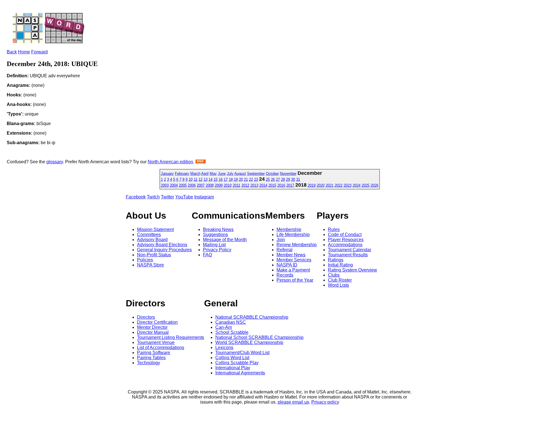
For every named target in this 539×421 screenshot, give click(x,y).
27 (278, 179)
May (213, 173)
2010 (228, 185)
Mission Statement (155, 229)
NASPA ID (287, 264)
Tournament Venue (156, 342)
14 (211, 179)
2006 (192, 185)
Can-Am (223, 327)
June (222, 173)
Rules (334, 229)
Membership (289, 229)
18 (231, 179)
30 (293, 179)
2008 (210, 185)
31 (298, 179)
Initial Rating (340, 264)
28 (283, 179)
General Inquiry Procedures (164, 249)
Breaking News (218, 229)
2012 (245, 185)
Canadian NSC (230, 322)
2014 (263, 185)
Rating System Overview (352, 270)
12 (200, 179)
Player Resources (346, 239)
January (167, 173)
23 (256, 179)
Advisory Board (152, 239)
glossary (54, 161)
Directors (146, 317)
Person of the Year (295, 280)
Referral (285, 249)
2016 (281, 185)
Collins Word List (232, 357)
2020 (321, 185)
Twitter (167, 196)
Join (281, 239)
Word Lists (338, 285)
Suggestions (215, 234)
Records (285, 275)
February (182, 173)
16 (221, 179)
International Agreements (240, 372)
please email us (293, 402)
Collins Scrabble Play (237, 362)
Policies (145, 259)
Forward (39, 51)
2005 (183, 185)
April (205, 173)
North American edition (170, 161)
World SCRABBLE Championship (249, 342)
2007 (201, 185)
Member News (291, 254)
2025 (365, 185)
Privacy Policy (217, 249)
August (240, 173)
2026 (374, 185)
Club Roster (340, 280)
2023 (347, 185)
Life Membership (293, 234)
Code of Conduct (345, 234)
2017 (290, 185)
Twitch (153, 196)
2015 (272, 185)
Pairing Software (153, 352)
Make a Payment (293, 270)
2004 (174, 185)
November (288, 173)
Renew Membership (297, 244)
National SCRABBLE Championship (251, 317)
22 (251, 179)
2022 (338, 185)
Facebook (136, 196)
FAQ (207, 254)
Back (12, 51)
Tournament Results (348, 254)
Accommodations (345, 244)
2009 (219, 185)
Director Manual (153, 332)
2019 (312, 185)
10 (191, 179)
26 (273, 179)
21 (246, 179)
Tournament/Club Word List (242, 352)
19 (236, 179)
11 (195, 179)
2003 (165, 185)
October (272, 173)
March (195, 173)
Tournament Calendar (349, 249)
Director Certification (157, 322)
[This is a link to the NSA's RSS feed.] (200, 161)
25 (268, 179)
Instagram (204, 196)
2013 (254, 185)
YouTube (184, 196)
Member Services (294, 259)
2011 (236, 185)
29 (288, 179)
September (256, 173)
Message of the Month (225, 239)
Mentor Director (152, 327)
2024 (356, 185)
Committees (149, 234)
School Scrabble (231, 332)
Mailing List (214, 244)
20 (241, 179)
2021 (330, 185)
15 (216, 179)
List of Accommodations (160, 347)
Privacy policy (325, 402)
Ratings (335, 259)
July (230, 173)
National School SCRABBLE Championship (259, 337)
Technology (148, 362)
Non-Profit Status (154, 254)
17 (226, 179)
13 (205, 179)
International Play (232, 367)
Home (24, 51)
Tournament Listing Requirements (170, 337)
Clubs (334, 275)
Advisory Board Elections (162, 244)
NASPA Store (150, 264)
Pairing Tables (151, 357)
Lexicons (224, 347)
